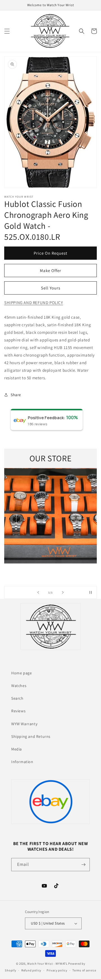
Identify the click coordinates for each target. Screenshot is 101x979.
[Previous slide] (38, 592)
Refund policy (31, 970)
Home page (21, 673)
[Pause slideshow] (90, 592)
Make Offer (50, 270)
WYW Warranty (24, 723)
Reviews (18, 710)
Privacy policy (57, 970)
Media (16, 749)
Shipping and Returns (30, 736)
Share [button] (16, 394)
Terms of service (84, 970)
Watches (18, 685)
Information (22, 761)
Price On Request (50, 253)
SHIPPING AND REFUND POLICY (33, 302)
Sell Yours (50, 288)
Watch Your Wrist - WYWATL (47, 964)
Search (17, 698)
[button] (7, 31)
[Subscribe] (83, 864)
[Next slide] (63, 592)
